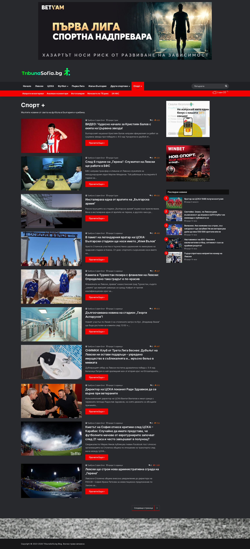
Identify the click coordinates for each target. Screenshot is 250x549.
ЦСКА (50, 86)
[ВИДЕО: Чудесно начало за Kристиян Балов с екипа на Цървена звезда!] (51, 136)
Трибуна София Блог (96, 120)
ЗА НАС (115, 93)
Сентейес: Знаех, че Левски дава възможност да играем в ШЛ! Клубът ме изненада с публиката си (204, 214)
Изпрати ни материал (33, 93)
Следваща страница (143, 508)
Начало (27, 86)
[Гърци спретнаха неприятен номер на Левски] (174, 257)
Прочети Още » (96, 143)
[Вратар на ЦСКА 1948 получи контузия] (174, 202)
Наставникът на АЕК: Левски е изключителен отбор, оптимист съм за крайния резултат (203, 242)
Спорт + (138, 86)
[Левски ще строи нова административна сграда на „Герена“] (51, 481)
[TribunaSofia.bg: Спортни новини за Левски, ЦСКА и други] (46, 72)
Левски (39, 86)
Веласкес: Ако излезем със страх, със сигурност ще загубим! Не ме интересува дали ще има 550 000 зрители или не (205, 228)
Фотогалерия (77, 93)
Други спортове (119, 86)
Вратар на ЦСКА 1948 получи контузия (203, 199)
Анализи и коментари (57, 93)
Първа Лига (78, 86)
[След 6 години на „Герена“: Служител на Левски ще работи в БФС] (51, 173)
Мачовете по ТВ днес (98, 93)
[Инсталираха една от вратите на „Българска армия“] (51, 211)
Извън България (97, 86)
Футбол (62, 86)
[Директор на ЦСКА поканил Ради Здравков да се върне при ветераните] (51, 401)
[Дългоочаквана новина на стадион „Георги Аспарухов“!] (51, 324)
